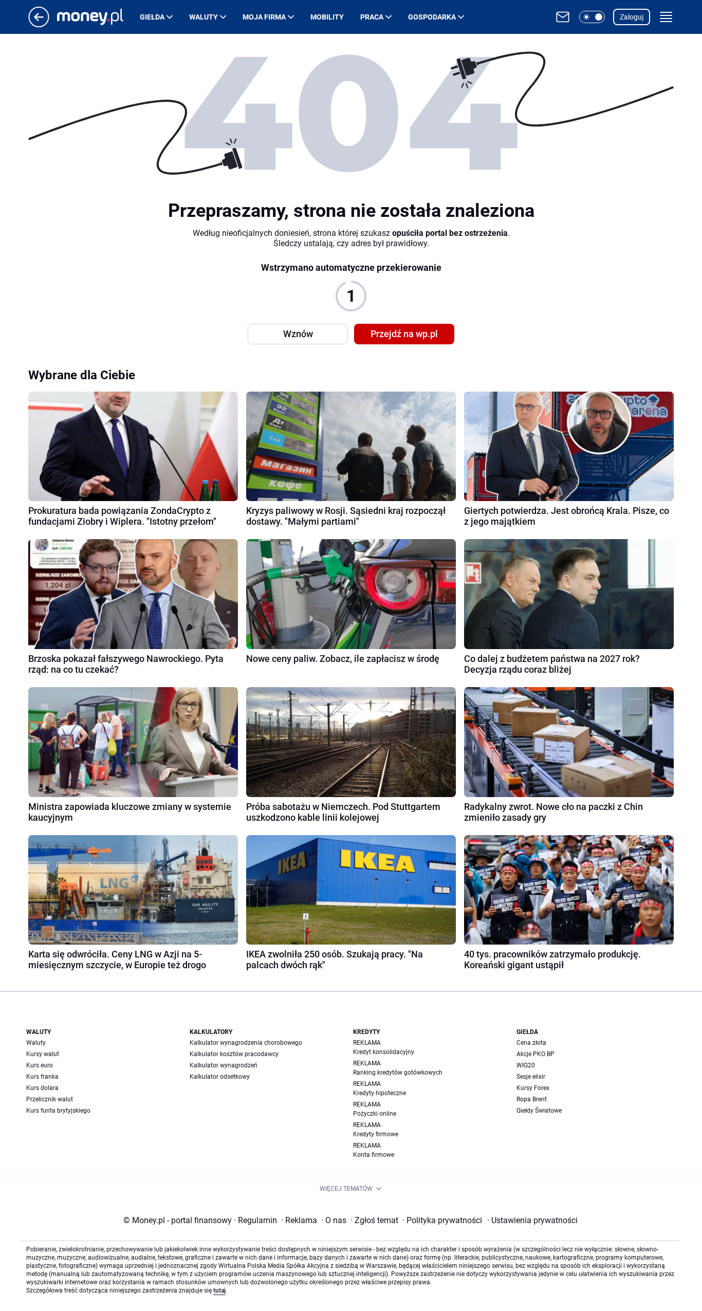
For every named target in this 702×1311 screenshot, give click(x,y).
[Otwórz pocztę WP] (563, 17)
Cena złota (531, 1042)
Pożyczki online (374, 1113)
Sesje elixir (530, 1076)
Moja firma (264, 17)
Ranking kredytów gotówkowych (397, 1072)
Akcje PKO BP (535, 1054)
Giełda (152, 17)
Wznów (298, 333)
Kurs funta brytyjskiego (58, 1110)
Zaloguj (631, 17)
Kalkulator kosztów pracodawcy (234, 1054)
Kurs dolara (42, 1088)
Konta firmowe (373, 1154)
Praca (371, 17)
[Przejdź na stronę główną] (38, 24)
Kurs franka (42, 1076)
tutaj (219, 1290)
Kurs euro (39, 1065)
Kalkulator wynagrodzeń (223, 1065)
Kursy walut (42, 1054)
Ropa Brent (531, 1099)
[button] (592, 17)
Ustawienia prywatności (532, 1220)
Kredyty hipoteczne (379, 1093)
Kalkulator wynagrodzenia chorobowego (246, 1042)
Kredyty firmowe (375, 1134)
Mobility (327, 17)
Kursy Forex (532, 1088)
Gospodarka (432, 17)
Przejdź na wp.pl (404, 333)
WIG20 (525, 1065)
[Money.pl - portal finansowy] (98, 17)
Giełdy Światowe (539, 1110)
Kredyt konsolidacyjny (383, 1052)
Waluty (203, 17)
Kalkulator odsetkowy (220, 1076)
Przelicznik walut (49, 1099)
